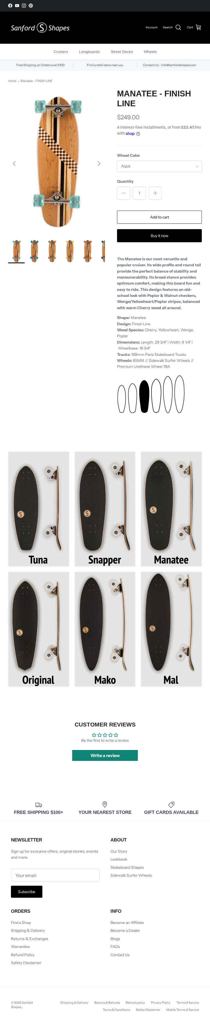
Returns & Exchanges (29, 938)
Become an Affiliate (127, 922)
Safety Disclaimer (26, 962)
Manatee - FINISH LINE (36, 81)
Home (12, 81)
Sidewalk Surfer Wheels (131, 875)
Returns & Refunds (107, 1003)
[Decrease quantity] (123, 193)
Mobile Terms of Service (182, 1010)
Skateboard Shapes (127, 867)
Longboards (89, 51)
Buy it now (159, 235)
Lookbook (118, 859)
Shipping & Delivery (28, 930)
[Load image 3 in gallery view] (56, 161)
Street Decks (122, 51)
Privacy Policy (160, 1003)
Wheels (150, 51)
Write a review (105, 755)
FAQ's (115, 946)
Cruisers (61, 51)
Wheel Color (128, 155)
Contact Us (120, 954)
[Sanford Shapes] (40, 28)
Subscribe (26, 891)
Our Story (118, 851)
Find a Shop (21, 922)
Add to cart (159, 217)
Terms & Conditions (116, 1010)
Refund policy (135, 1003)
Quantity (125, 181)
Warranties (20, 946)
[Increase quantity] (155, 193)
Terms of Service (187, 1003)
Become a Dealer (125, 930)
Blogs (115, 938)
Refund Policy (22, 954)
